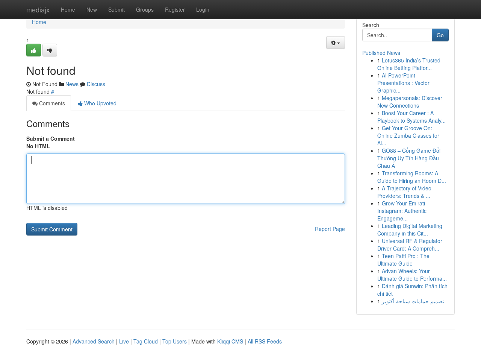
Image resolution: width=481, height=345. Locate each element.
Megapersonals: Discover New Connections (409, 101)
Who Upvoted (99, 103)
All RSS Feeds (265, 341)
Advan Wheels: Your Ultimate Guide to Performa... (412, 274)
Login (202, 9)
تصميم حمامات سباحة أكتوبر (413, 301)
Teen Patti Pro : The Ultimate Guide (403, 259)
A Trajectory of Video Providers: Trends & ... (404, 191)
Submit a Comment (50, 138)
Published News (381, 52)
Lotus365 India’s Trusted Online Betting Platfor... (408, 63)
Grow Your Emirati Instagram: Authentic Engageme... (402, 210)
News (72, 84)
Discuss (96, 84)
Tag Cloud (145, 341)
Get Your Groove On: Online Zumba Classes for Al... (408, 135)
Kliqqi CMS (230, 341)
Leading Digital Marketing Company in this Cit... (409, 229)
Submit (116, 9)
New (91, 9)
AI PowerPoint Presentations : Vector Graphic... (403, 82)
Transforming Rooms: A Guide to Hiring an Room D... (411, 176)
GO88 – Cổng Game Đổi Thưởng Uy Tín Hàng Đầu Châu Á (408, 158)
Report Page (330, 229)
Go (440, 35)
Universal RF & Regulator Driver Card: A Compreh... (409, 244)
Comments (51, 103)
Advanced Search (94, 341)
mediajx (38, 9)
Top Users (174, 341)
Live (124, 341)
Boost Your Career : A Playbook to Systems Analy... (411, 116)
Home (68, 9)
